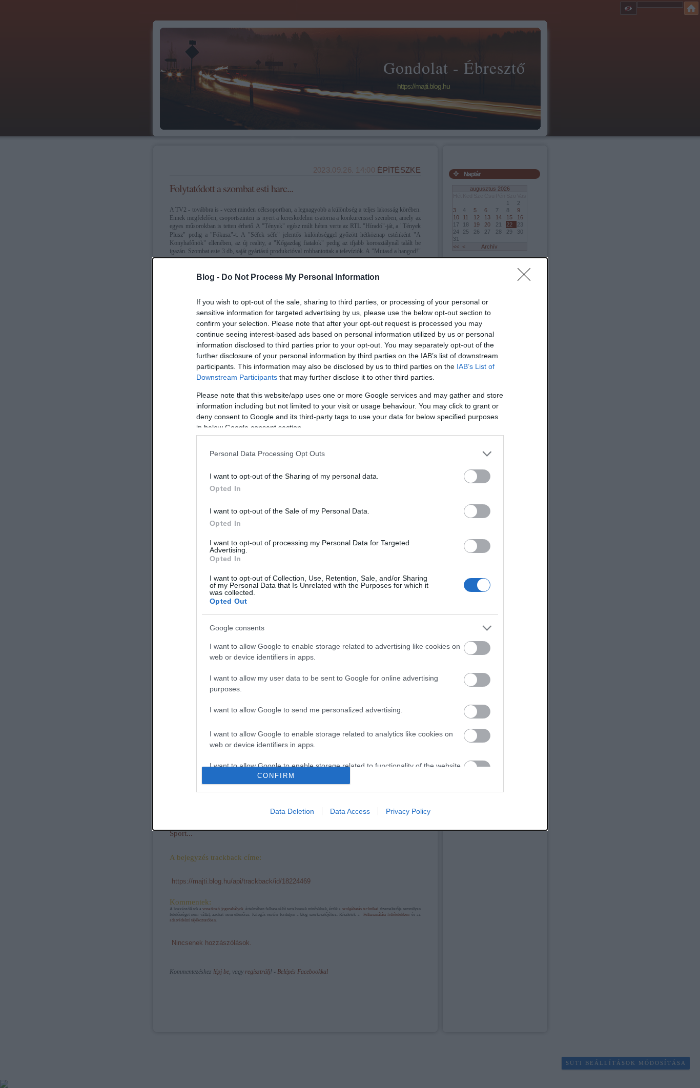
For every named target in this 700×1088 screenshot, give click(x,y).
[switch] (477, 476)
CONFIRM (276, 775)
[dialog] (350, 544)
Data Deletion (292, 811)
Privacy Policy (408, 811)
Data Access (350, 811)
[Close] (527, 278)
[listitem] (350, 453)
